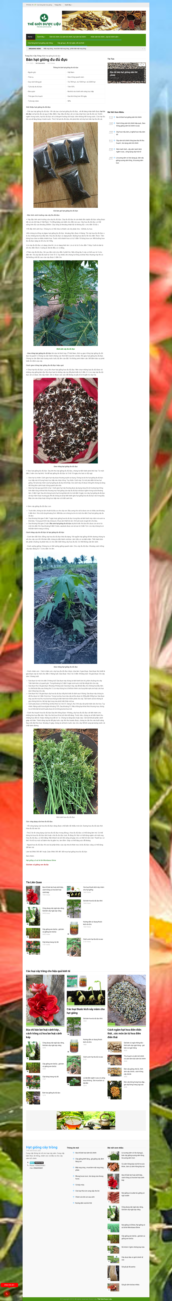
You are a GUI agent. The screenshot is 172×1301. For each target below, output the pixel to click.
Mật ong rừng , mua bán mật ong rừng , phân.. (89, 1169)
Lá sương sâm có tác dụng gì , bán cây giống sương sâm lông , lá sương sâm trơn (130, 160)
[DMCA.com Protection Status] (37, 1163)
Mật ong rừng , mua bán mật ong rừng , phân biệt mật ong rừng (65, 48)
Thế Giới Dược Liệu (104, 1299)
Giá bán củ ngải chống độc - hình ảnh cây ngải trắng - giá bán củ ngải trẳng (134, 1045)
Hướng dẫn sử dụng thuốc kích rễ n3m (92, 923)
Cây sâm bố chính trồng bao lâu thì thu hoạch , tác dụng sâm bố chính (130, 142)
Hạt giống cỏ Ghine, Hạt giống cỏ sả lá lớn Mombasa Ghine (133, 1226)
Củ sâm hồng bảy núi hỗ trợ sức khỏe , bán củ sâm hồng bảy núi (133, 1165)
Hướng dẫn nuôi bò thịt (83, 1203)
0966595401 (38, 1168)
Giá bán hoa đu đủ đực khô (92, 901)
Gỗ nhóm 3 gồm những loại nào (133, 1247)
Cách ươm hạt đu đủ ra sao (93, 939)
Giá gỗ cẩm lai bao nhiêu (130, 1285)
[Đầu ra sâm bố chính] (104, 29)
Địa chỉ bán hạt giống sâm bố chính (123, 73)
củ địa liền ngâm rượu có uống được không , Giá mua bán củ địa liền (94, 1080)
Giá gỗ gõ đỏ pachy (128, 1267)
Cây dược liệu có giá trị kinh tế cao (132, 1258)
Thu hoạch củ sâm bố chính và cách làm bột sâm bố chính (135, 1057)
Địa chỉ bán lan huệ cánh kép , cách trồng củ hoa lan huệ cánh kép (53, 889)
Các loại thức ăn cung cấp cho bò (87, 1191)
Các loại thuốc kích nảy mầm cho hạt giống (93, 888)
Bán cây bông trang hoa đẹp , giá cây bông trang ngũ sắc (134, 1083)
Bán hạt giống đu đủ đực (51, 1093)
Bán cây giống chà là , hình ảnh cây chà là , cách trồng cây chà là (133, 1071)
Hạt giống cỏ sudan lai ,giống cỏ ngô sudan (133, 1194)
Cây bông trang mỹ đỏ (50, 942)
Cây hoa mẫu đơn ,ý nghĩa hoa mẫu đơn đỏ (130, 133)
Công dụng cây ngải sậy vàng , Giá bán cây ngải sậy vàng (53, 909)
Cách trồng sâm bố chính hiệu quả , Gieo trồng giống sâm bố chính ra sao (130, 124)
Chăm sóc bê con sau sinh (85, 1197)
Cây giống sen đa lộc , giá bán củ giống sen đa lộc (53, 930)
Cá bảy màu (79, 1185)
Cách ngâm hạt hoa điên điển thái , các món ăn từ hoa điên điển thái (124, 1033)
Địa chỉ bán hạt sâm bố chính (85, 1153)
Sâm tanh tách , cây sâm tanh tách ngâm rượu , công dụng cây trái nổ (129, 150)
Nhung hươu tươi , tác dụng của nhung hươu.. (89, 1177)
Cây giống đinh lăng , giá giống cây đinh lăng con (89, 1160)
